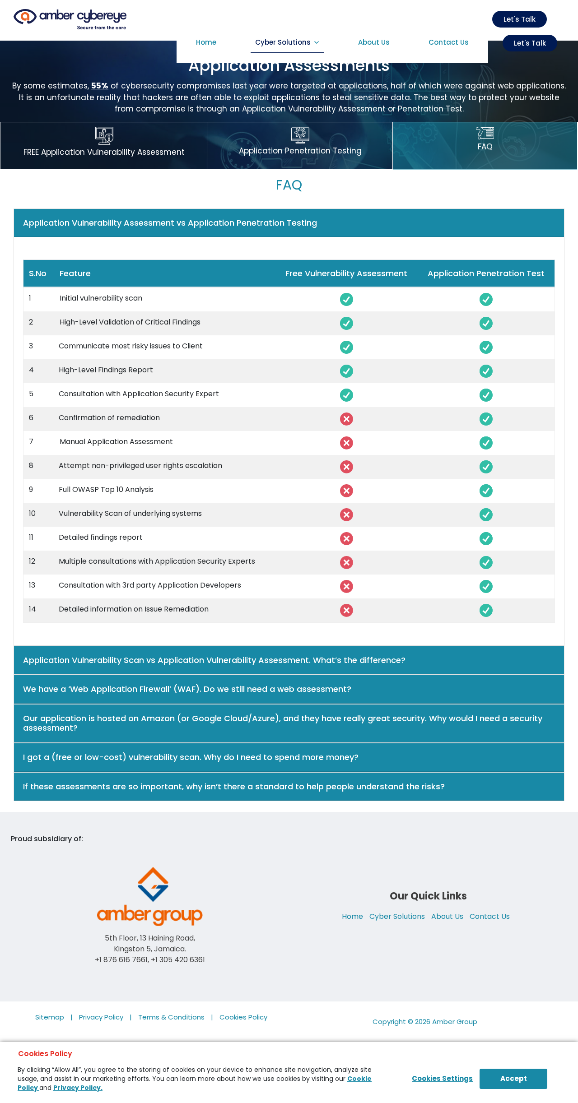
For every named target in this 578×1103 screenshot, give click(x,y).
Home (208, 42)
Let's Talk (530, 43)
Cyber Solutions (283, 42)
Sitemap (49, 1017)
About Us (374, 42)
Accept (513, 1078)
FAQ (485, 146)
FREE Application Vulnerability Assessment (104, 152)
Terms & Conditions (171, 1017)
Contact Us (449, 42)
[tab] (289, 223)
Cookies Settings (442, 1078)
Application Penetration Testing (300, 150)
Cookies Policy (243, 1017)
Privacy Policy (101, 1017)
